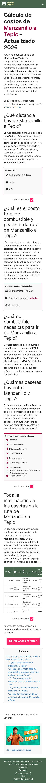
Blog (23, 776)
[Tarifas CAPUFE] (7, 4)
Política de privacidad (23, 779)
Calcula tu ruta (12, 107)
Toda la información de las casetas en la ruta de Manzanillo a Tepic (23, 697)
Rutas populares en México (18, 750)
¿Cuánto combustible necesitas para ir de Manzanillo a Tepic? (24, 681)
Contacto (23, 770)
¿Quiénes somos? (23, 773)
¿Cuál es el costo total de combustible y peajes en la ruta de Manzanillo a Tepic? (23, 672)
